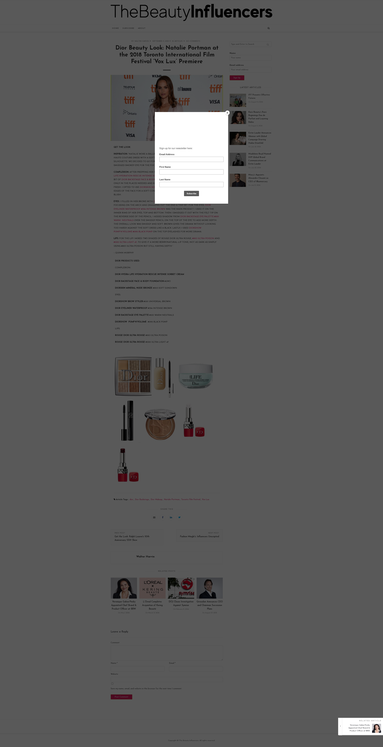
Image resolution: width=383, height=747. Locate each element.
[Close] (227, 113)
